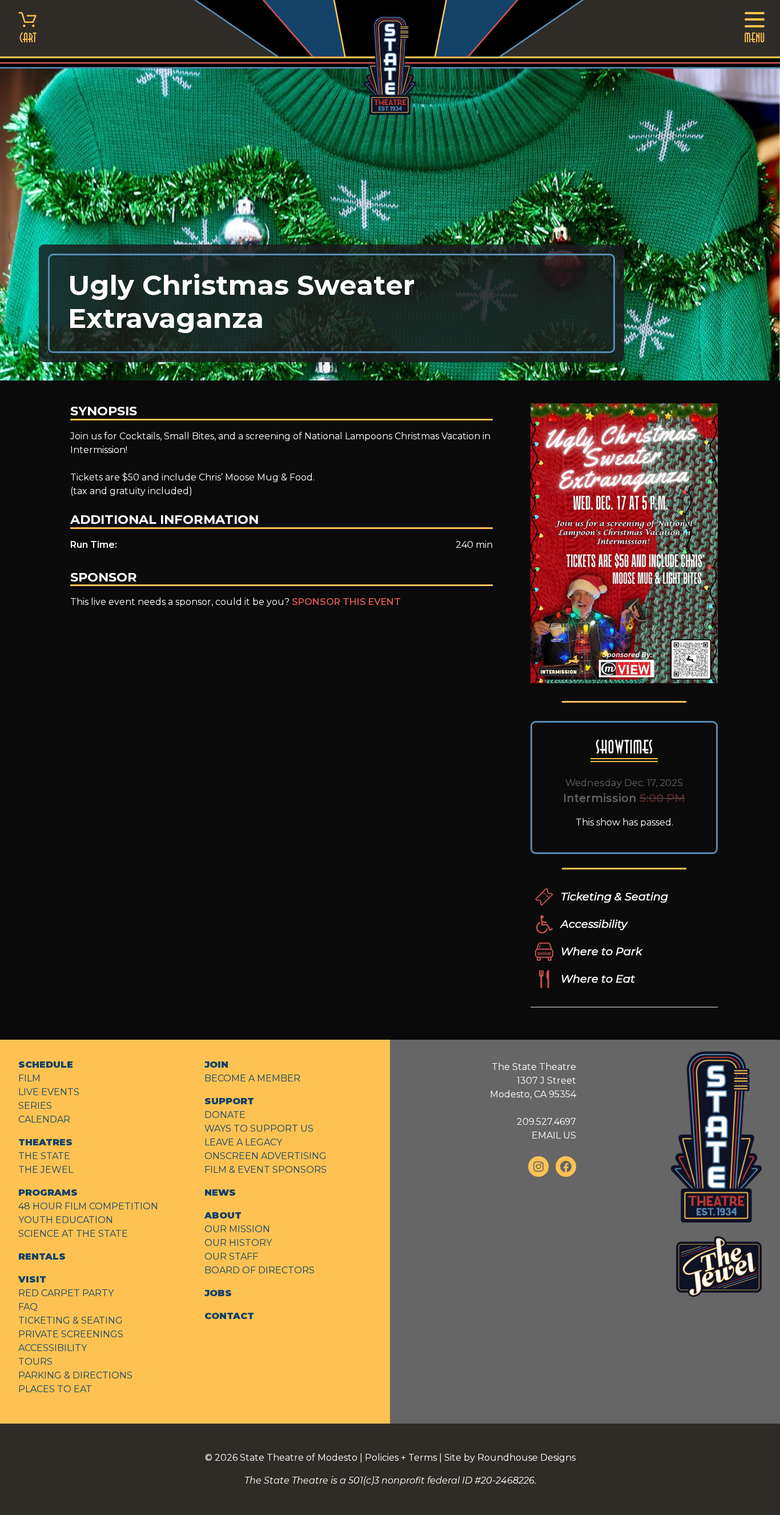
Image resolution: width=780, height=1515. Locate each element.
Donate (225, 1114)
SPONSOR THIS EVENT (346, 601)
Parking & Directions (75, 1375)
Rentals (42, 1256)
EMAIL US (554, 1135)
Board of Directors (259, 1270)
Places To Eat (55, 1389)
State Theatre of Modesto (298, 1457)
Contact (229, 1315)
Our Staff (231, 1256)
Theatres (45, 1142)
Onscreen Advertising (265, 1156)
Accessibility (594, 924)
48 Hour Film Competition (88, 1206)
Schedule (45, 1064)
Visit (32, 1279)
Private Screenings (70, 1334)
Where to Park (601, 951)
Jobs (218, 1293)
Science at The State (73, 1233)
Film (29, 1078)
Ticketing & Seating (614, 896)
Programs (48, 1192)
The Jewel (45, 1169)
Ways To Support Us (258, 1128)
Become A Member (252, 1078)
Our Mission (237, 1229)
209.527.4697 (546, 1121)
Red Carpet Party (66, 1293)
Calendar (44, 1119)
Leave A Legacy (243, 1142)
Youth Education (65, 1220)
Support (229, 1101)
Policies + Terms (401, 1457)
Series (35, 1105)
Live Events (48, 1092)
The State (44, 1156)
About (223, 1215)
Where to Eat (598, 978)
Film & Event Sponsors (265, 1169)
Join (216, 1064)
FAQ (28, 1306)
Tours (35, 1361)
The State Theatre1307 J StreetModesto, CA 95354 (533, 1080)
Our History (238, 1242)
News (220, 1192)
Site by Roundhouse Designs (510, 1457)
